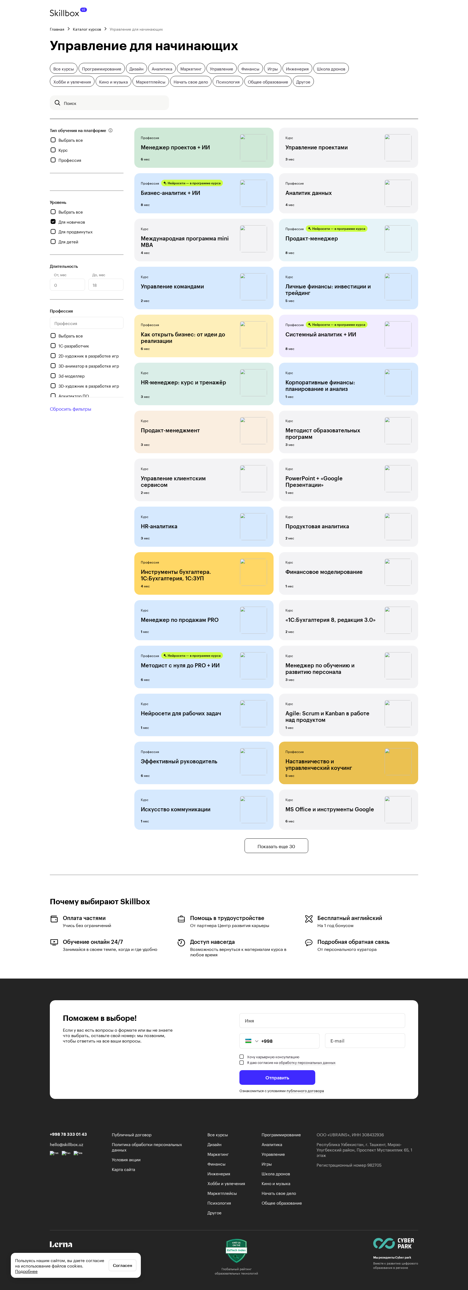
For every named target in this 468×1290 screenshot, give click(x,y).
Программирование (101, 68)
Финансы (250, 68)
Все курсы (63, 68)
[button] (249, 1041)
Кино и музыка (113, 81)
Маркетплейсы (150, 81)
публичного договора (305, 1090)
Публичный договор (131, 1134)
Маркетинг (191, 68)
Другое (303, 81)
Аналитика (162, 68)
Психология (228, 81)
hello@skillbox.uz (66, 1144)
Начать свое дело (191, 81)
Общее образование (268, 81)
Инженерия (297, 68)
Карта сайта (123, 1169)
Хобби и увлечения (72, 81)
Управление (221, 68)
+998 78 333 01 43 (68, 1134)
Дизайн (136, 68)
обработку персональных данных (307, 1062)
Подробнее (26, 1271)
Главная (57, 28)
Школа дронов (331, 68)
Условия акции (126, 1159)
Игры (273, 68)
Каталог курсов (87, 28)
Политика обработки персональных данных (147, 1146)
